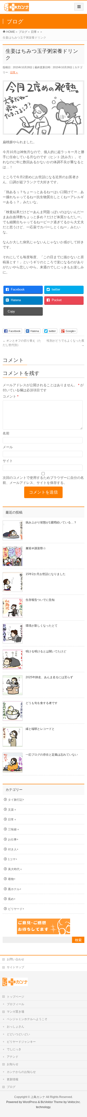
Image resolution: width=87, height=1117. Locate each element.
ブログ (11, 1087)
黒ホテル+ (14, 889)
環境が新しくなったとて (42, 625)
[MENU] (78, 7)
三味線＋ (14, 829)
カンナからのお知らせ (21, 1072)
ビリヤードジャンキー (21, 1041)
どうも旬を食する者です (42, 703)
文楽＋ (12, 809)
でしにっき (14, 1049)
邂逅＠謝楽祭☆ (36, 548)
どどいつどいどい (18, 1034)
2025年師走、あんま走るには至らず (49, 677)
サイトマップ (15, 967)
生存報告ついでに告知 (40, 600)
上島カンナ (38, 1097)
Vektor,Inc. (74, 1102)
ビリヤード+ (16, 909)
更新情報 (12, 1079)
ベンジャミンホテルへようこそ (27, 1019)
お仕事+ (13, 839)
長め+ (11, 899)
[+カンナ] (16, 9)
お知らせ (12, 1064)
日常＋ (14, 72)
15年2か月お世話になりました (45, 574)
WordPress (30, 1102)
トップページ (15, 996)
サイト (8, 461)
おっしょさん (15, 1026)
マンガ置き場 (15, 1011)
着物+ (11, 879)
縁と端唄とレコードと (40, 729)
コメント (10, 396)
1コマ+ (12, 859)
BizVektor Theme (52, 1102)
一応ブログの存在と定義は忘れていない (52, 754)
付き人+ (13, 849)
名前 (6, 433)
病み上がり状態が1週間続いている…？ (51, 522)
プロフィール (15, 1004)
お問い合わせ (15, 959)
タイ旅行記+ (16, 799)
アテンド (12, 1056)
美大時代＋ (15, 869)
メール (8, 447)
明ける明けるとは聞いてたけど (46, 651)
